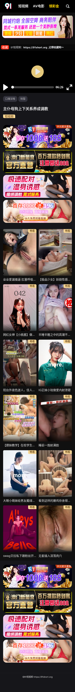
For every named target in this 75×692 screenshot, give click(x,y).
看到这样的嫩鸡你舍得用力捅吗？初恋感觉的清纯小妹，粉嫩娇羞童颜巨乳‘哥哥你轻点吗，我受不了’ (55, 500)
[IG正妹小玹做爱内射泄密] (55, 363)
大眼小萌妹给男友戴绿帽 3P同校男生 (19, 500)
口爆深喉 (10, 98)
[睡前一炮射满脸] (55, 418)
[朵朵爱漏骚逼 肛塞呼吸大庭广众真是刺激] (19, 252)
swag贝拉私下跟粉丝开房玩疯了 (19, 555)
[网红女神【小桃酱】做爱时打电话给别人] (19, 307)
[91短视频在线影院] (8, 6)
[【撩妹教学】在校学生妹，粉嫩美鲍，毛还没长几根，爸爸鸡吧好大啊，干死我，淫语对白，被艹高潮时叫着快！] (19, 418)
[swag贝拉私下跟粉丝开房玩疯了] (19, 528)
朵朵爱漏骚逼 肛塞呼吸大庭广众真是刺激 (19, 279)
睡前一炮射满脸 (49, 445)
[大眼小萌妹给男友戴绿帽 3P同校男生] (19, 473)
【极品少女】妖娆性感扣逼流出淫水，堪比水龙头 (55, 279)
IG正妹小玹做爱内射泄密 (55, 390)
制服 (22, 98)
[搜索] (68, 6)
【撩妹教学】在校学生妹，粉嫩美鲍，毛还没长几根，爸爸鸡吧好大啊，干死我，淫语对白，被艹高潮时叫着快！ (19, 445)
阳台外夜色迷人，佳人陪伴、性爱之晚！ (19, 390)
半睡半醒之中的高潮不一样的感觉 (55, 334)
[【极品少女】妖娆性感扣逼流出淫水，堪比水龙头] (55, 252)
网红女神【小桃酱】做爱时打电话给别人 (19, 334)
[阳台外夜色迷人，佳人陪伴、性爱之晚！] (19, 363)
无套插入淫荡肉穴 (50, 555)
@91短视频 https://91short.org (37, 677)
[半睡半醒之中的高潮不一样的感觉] (55, 307)
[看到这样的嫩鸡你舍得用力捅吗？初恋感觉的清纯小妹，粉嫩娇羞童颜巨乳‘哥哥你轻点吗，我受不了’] (55, 473)
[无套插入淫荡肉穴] (55, 528)
